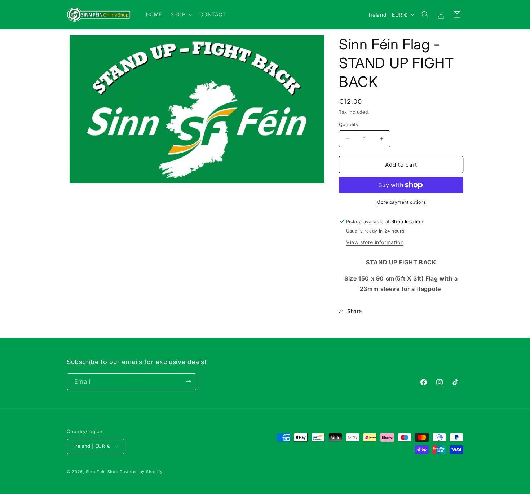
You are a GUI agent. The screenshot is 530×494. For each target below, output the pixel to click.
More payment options (401, 202)
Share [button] (354, 311)
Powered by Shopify (141, 471)
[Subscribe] (188, 381)
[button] (180, 14)
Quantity (348, 124)
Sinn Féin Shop (102, 471)
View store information (374, 242)
